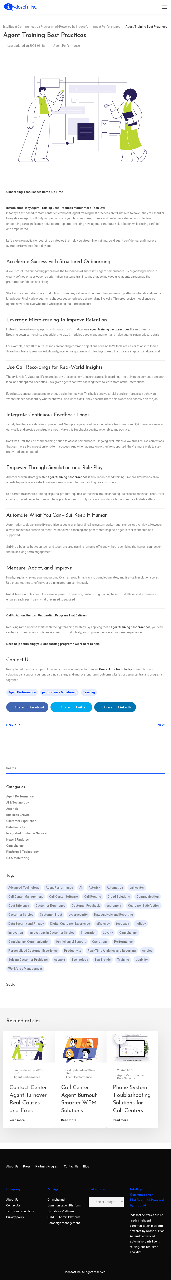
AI (80, 887)
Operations (100, 941)
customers (114, 905)
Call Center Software (63, 896)
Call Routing (92, 896)
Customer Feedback (86, 905)
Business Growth (18, 815)
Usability (142, 959)
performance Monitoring (59, 692)
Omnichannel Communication (28, 941)
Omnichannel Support (71, 941)
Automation (115, 887)
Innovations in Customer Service (51, 932)
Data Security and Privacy (26, 923)
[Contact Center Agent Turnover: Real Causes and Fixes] (29, 1048)
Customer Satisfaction (144, 905)
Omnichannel (15, 845)
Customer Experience (21, 821)
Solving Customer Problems (28, 959)
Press (27, 1166)
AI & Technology (17, 802)
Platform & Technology (22, 851)
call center (137, 887)
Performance (123, 941)
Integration (88, 932)
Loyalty (108, 932)
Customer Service (20, 914)
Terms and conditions (20, 1211)
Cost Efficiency (18, 905)
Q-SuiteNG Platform (61, 1211)
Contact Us (71, 1166)
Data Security (15, 827)
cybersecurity (78, 914)
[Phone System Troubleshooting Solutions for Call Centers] (132, 1048)
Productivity (72, 950)
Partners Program (47, 1166)
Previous (13, 725)
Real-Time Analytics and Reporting (112, 950)
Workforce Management (25, 968)
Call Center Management (25, 896)
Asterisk (12, 808)
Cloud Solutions (119, 896)
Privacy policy (15, 1217)
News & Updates (17, 839)
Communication (147, 896)
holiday (141, 923)
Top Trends (102, 959)
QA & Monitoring (17, 858)
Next (161, 725)
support (59, 959)
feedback (122, 923)
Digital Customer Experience (70, 923)
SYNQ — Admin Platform (64, 1217)
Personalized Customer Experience (33, 950)
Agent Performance (66, 45)
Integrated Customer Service (26, 833)
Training (89, 692)
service (147, 950)
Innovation (15, 932)
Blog (86, 1166)
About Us (12, 1166)
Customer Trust (51, 914)
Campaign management (64, 1223)
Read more (17, 1120)
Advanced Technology (23, 887)
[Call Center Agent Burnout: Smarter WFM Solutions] (80, 1048)
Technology (80, 959)
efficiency (103, 923)
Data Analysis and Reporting (113, 914)
